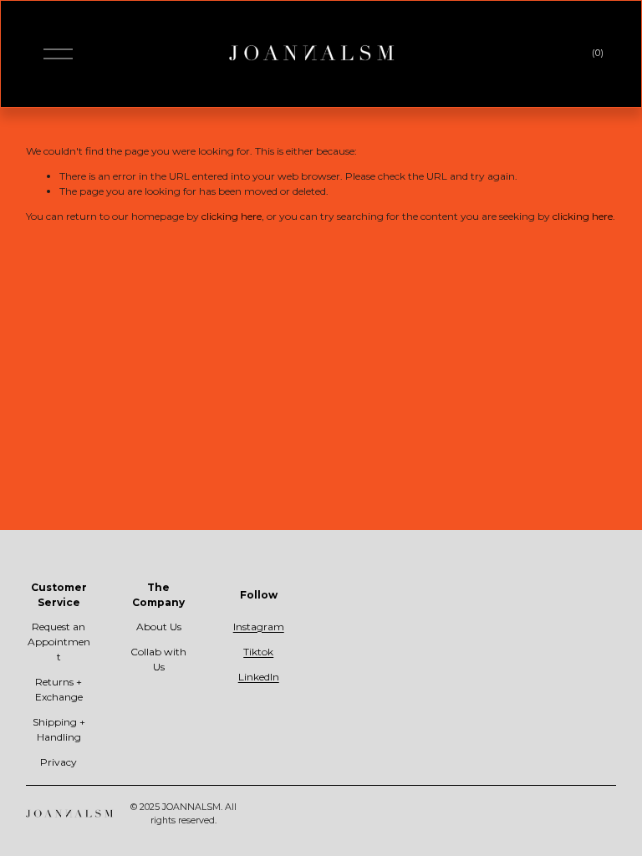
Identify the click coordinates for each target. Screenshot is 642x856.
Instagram (258, 626)
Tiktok (258, 651)
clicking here (231, 216)
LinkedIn (258, 676)
